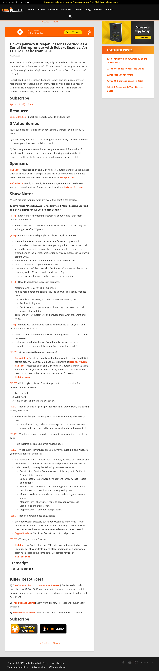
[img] (90, 33)
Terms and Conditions (17, 667)
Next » (56, 21)
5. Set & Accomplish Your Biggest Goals (125, 88)
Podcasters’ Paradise (24, 612)
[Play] (20, 32)
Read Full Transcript (20, 568)
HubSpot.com (67, 177)
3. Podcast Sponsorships (120, 74)
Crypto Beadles (18, 116)
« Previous (45, 21)
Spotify (22, 104)
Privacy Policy (38, 667)
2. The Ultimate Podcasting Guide (125, 68)
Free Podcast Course (24, 602)
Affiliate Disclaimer (57, 667)
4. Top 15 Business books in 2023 (125, 80)
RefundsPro (16, 183)
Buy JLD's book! (73, 32)
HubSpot (15, 169)
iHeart (31, 104)
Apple (13, 104)
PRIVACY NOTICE (9, 2)
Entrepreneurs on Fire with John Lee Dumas (13, 9)
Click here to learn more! (106, 2)
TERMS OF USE (24, 2)
